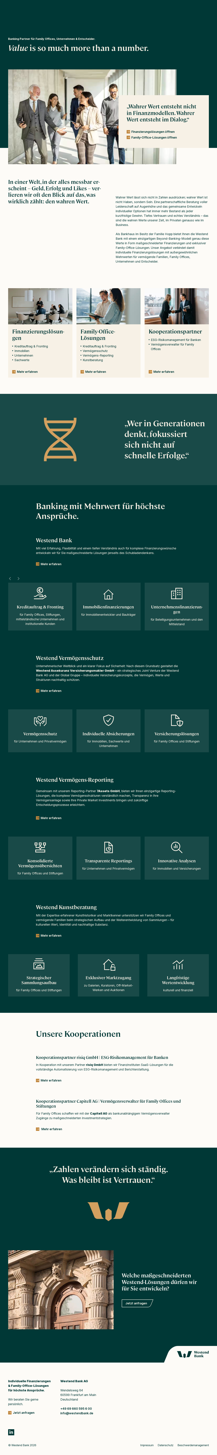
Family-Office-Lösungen (98, 335)
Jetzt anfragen (136, 1303)
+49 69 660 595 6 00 (76, 1408)
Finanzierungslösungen (38, 335)
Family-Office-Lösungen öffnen (154, 137)
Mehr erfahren (51, 564)
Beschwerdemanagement (193, 1445)
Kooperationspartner (175, 331)
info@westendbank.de (76, 1413)
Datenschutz (165, 1445)
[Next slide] (18, 579)
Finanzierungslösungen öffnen (153, 131)
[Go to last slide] (10, 579)
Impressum (147, 1445)
